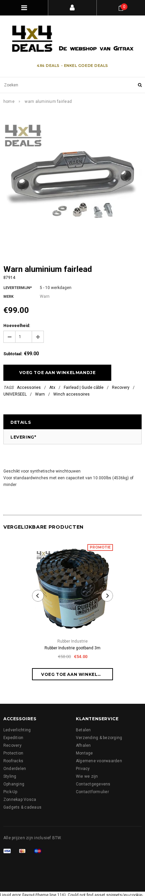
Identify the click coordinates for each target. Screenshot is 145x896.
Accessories (29, 387)
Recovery (120, 387)
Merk (8, 296)
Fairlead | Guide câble (84, 387)
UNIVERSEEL (15, 394)
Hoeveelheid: (16, 325)
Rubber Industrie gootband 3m (72, 648)
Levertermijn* (17, 288)
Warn (40, 394)
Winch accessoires (71, 394)
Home (8, 101)
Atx (52, 387)
